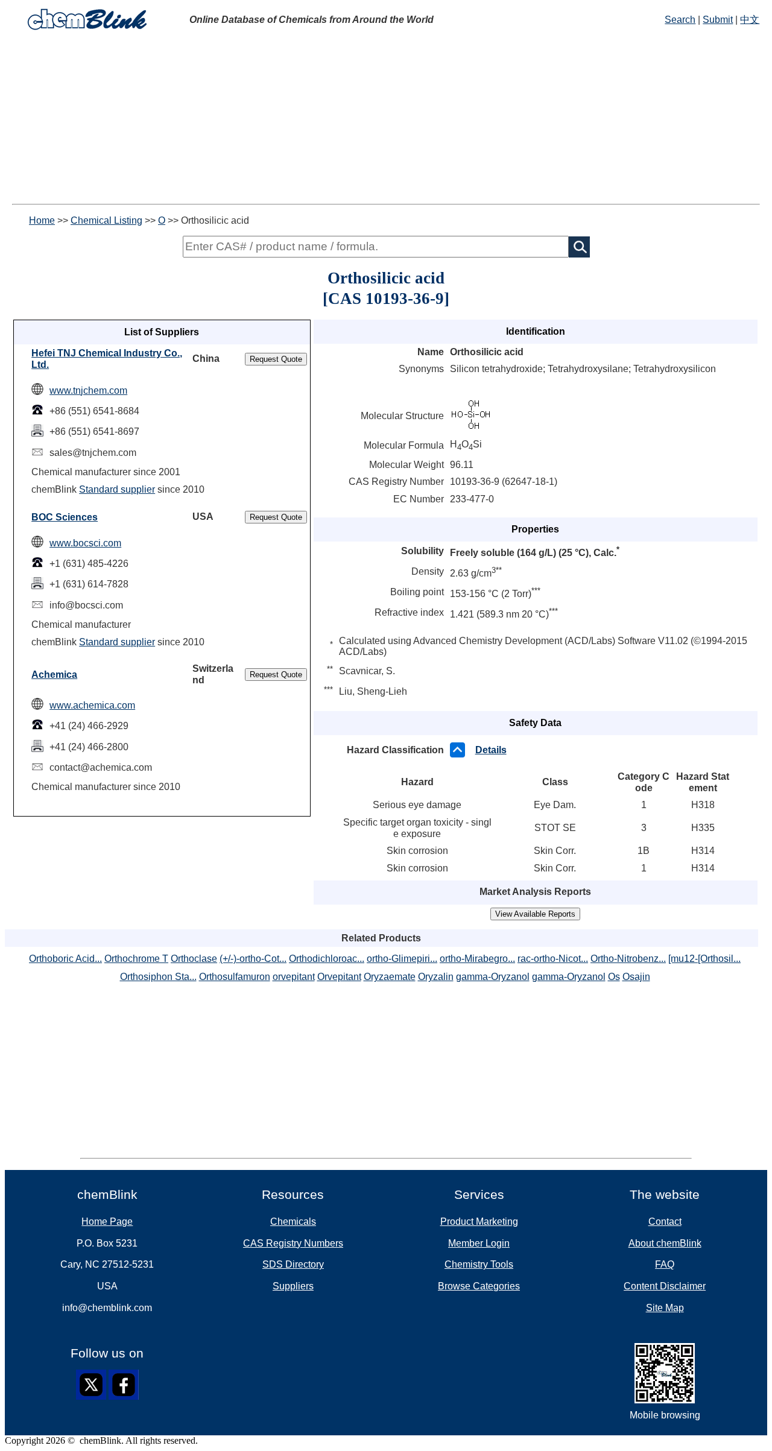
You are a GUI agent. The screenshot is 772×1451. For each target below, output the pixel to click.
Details (491, 750)
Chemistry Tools (479, 1264)
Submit (718, 19)
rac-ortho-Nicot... (552, 958)
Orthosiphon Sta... (158, 977)
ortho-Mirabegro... (477, 958)
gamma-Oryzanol (493, 977)
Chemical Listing (106, 220)
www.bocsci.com (85, 543)
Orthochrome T (136, 958)
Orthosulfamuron (234, 977)
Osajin (636, 977)
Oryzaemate (390, 977)
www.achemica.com (92, 705)
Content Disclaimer (665, 1286)
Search (680, 19)
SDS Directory (293, 1264)
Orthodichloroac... (326, 958)
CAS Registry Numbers (293, 1243)
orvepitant (294, 977)
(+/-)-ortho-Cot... (253, 958)
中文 (749, 19)
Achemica (54, 674)
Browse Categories (479, 1286)
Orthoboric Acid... (65, 958)
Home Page (107, 1221)
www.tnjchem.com (88, 390)
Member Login (479, 1243)
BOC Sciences (64, 517)
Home (42, 220)
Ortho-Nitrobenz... (628, 958)
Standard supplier (117, 489)
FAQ (664, 1264)
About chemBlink (664, 1243)
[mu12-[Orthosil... (704, 958)
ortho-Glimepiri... (402, 958)
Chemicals (293, 1221)
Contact (665, 1221)
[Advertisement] (386, 119)
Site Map (665, 1308)
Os (614, 977)
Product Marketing (479, 1221)
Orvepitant (339, 977)
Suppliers (293, 1286)
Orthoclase (194, 958)
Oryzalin (436, 977)
